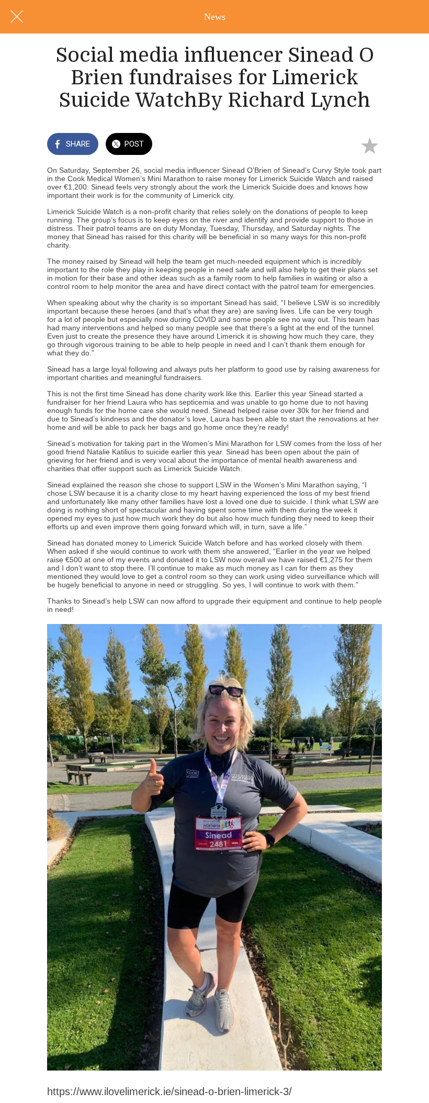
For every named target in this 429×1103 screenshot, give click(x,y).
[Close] (16, 16)
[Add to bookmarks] (369, 145)
